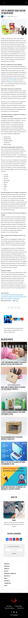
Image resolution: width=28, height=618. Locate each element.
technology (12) (7, 583)
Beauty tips (15, 300)
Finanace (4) (6, 568)
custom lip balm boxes (14, 80)
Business (16, 16)
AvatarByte (15, 615)
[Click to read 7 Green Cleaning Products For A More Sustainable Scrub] (14, 401)
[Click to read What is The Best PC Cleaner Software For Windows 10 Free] (14, 451)
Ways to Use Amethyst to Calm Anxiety (10, 298)
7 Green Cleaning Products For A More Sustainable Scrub (13, 412)
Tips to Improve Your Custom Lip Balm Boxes (13, 11)
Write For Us (21, 608)
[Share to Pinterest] (18, 307)
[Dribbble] (10, 539)
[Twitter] (16, 612)
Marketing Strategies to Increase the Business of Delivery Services (13, 487)
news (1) (5, 578)
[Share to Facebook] (8, 307)
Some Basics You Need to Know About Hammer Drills (13, 296)
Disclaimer (9, 606)
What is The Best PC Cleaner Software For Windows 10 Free (13, 462)
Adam (6, 16)
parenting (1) (7, 580)
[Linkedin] (20, 539)
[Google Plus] (17, 539)
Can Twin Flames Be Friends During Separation (12, 295)
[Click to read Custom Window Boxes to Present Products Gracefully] (14, 426)
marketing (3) (7, 576)
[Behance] (7, 539)
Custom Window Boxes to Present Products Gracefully (12, 437)
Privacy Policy (18, 606)
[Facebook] (14, 539)
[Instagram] (14, 612)
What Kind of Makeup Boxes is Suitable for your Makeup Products (13, 387)
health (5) (6, 571)
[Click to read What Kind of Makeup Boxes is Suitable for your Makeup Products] (14, 376)
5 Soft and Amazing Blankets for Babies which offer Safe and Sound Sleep (14, 362)
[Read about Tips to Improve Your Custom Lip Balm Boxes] (2, 16)
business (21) (7, 563)
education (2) (7, 566)
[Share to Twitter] (12, 307)
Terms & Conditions (9, 608)
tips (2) (5, 585)
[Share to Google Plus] (15, 307)
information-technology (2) (10, 573)
